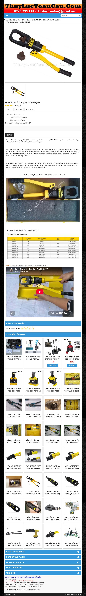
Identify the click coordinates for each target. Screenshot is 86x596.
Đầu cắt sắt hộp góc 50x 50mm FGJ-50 (72, 359)
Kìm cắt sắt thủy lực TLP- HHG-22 (72, 441)
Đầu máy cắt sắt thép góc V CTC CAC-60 (14, 391)
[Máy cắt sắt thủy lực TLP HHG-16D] (14, 456)
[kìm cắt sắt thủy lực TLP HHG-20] (53, 430)
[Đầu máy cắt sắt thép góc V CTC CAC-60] (14, 379)
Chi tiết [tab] (9, 135)
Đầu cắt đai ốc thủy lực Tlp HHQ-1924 (52, 494)
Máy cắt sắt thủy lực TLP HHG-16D (14, 467)
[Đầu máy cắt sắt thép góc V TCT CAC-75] (53, 379)
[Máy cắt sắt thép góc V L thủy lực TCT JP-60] (33, 347)
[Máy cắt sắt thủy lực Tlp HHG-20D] (33, 456)
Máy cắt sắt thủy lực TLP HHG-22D (53, 467)
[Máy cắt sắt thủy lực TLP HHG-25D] (72, 456)
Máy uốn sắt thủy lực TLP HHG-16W (52, 544)
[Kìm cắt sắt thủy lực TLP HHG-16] (33, 430)
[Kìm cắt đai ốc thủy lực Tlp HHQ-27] (43, 53)
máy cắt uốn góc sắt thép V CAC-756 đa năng (52, 359)
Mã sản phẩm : (12, 114)
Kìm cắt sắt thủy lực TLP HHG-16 (33, 441)
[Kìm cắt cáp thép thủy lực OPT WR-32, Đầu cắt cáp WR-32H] (14, 533)
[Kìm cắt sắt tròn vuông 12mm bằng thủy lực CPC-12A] (33, 405)
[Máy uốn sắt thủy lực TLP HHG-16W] (53, 533)
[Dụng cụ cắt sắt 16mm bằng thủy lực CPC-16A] (14, 405)
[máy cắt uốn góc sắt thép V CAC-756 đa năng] (53, 347)
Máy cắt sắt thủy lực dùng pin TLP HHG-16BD (33, 545)
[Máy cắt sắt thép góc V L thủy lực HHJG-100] (14, 430)
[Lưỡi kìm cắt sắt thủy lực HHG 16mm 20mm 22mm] (53, 405)
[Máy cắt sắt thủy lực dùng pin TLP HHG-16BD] (33, 533)
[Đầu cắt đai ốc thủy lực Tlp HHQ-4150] (33, 507)
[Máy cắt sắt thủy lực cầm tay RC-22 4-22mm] (14, 347)
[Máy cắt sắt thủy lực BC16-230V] (72, 533)
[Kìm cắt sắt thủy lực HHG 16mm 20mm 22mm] (72, 405)
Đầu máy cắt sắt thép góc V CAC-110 (33, 390)
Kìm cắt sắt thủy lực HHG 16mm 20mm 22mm (72, 417)
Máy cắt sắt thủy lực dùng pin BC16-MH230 (72, 519)
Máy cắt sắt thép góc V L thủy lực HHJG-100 (14, 442)
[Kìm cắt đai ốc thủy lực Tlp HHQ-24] (33, 482)
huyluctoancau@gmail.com (17, 586)
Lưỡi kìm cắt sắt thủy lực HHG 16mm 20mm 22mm (53, 417)
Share (9, 109)
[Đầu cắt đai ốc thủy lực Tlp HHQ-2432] (72, 482)
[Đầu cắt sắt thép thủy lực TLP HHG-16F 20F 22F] (14, 482)
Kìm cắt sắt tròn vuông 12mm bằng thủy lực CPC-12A (33, 417)
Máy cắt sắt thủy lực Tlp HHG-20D (33, 467)
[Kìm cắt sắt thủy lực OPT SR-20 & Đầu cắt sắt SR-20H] (53, 507)
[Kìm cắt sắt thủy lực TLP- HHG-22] (72, 430)
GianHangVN (77, 594)
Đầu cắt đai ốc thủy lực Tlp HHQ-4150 (33, 519)
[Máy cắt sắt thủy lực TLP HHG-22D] (53, 456)
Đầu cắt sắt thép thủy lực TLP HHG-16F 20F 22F (14, 494)
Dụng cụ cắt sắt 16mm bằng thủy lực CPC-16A (14, 417)
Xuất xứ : (14, 117)
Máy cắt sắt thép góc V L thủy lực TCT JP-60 (33, 359)
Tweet (19, 109)
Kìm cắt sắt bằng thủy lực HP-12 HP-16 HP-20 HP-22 (72, 391)
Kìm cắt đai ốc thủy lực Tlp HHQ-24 (33, 494)
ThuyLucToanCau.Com (34, 586)
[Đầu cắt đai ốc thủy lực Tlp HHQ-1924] (53, 482)
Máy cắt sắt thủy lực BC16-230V (72, 544)
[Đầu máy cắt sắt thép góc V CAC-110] (33, 379)
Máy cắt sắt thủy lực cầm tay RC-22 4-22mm (14, 359)
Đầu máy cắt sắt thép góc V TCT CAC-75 (53, 391)
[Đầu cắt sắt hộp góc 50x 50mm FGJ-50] (72, 347)
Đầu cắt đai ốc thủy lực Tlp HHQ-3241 (14, 519)
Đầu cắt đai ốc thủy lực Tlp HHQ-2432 (72, 494)
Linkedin (30, 109)
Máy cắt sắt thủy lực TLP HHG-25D (72, 467)
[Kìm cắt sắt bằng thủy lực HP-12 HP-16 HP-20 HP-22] (72, 379)
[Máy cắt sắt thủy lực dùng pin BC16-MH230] (72, 507)
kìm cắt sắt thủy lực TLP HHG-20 (53, 441)
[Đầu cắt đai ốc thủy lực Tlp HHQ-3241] (14, 507)
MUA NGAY (52, 365)
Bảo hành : (13, 120)
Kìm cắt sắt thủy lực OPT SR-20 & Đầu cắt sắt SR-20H (53, 519)
